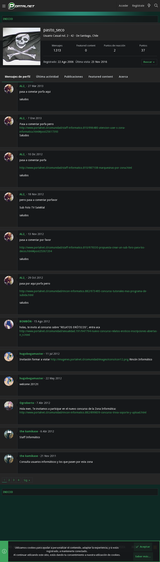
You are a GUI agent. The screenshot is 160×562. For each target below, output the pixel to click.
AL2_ (23, 86)
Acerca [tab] (123, 76)
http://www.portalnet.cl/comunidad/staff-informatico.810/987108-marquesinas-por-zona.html (76, 167)
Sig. (26, 480)
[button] (4, 5)
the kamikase (29, 431)
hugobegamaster (31, 353)
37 (143, 50)
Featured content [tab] (101, 76)
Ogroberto (27, 402)
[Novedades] (149, 6)
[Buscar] (156, 6)
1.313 (57, 50)
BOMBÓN (26, 321)
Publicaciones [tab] (73, 76)
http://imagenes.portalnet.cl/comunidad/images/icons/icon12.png (90, 359)
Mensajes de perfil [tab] (17, 76)
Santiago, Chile (89, 35)
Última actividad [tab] (47, 76)
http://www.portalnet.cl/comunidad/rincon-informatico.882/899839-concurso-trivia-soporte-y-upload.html (83, 412)
